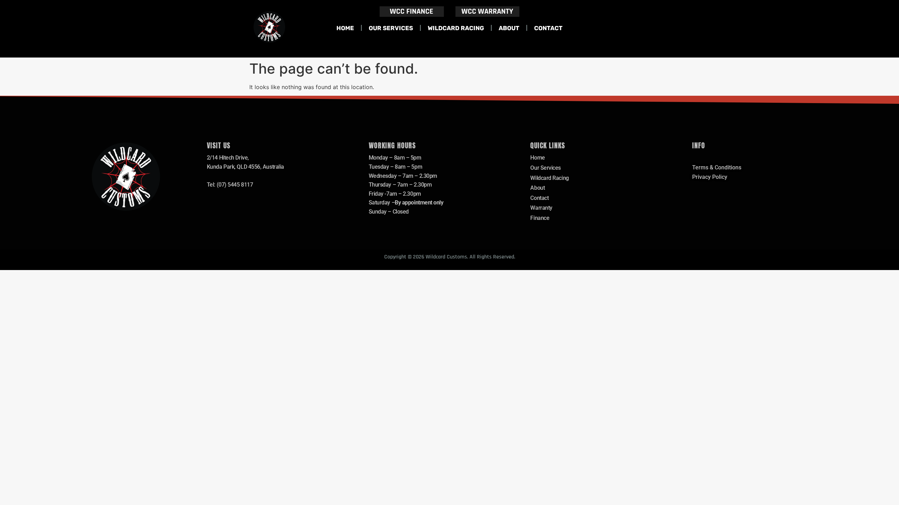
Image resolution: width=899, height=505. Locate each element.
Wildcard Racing (456, 28)
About (509, 28)
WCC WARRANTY (487, 11)
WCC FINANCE (411, 11)
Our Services (391, 28)
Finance (539, 218)
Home (345, 28)
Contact (548, 28)
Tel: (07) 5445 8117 (230, 184)
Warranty (541, 207)
